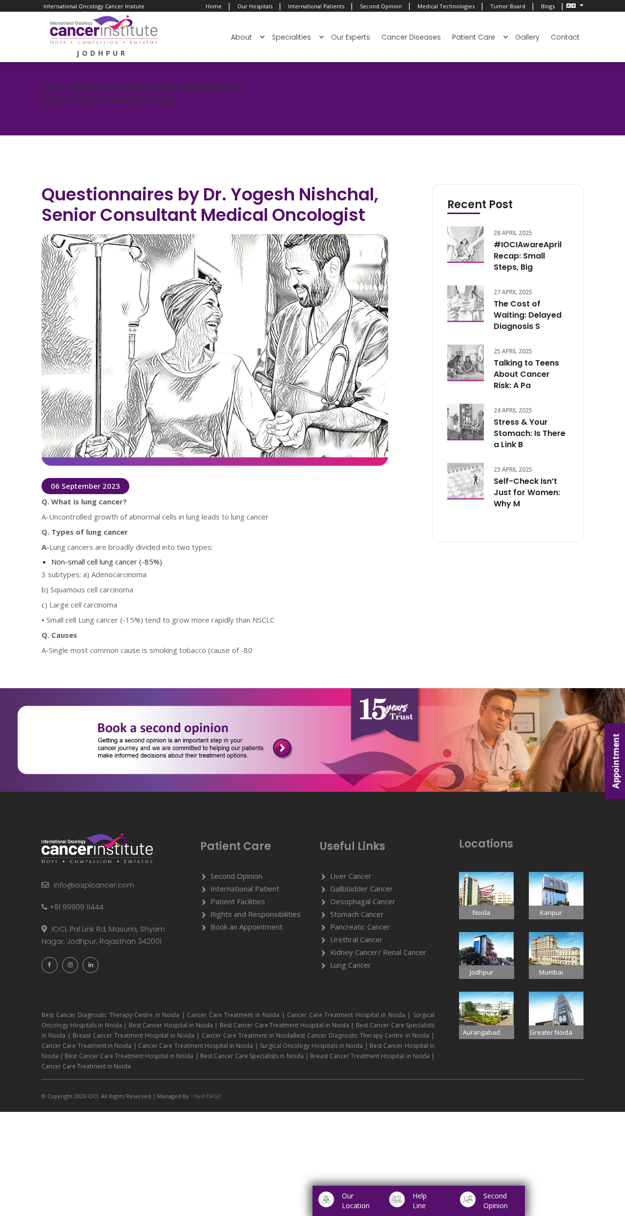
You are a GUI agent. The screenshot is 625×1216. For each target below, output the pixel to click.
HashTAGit (206, 1096)
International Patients (316, 6)
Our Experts (350, 37)
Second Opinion (381, 6)
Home (214, 6)
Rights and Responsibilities (255, 914)
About (241, 37)
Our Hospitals (254, 6)
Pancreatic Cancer (360, 927)
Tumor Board (507, 6)
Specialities (291, 37)
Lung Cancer (350, 965)
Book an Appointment (246, 927)
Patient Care (473, 37)
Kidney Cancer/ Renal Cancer (378, 952)
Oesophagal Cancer (363, 901)
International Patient (244, 888)
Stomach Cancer (357, 914)
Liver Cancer (351, 876)
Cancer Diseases (411, 37)
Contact (565, 37)
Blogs (548, 6)
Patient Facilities (237, 901)
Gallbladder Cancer (361, 888)
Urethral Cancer (356, 939)
